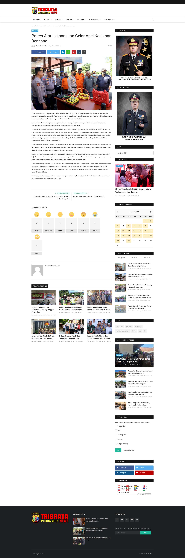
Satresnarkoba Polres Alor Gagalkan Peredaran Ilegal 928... (140, 275)
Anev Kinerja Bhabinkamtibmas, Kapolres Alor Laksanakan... (139, 404)
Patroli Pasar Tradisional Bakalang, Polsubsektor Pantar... (140, 286)
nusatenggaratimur (122, 331)
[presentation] (146, 167)
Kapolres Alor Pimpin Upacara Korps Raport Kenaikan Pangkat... (140, 383)
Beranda (36, 20)
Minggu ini (121, 258)
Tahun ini (147, 258)
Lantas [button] (69, 20)
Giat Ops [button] (81, 20)
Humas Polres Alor (41, 46)
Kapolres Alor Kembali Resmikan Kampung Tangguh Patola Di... (42, 309)
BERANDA (40, 26)
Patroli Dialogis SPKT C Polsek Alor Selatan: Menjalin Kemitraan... (97, 529)
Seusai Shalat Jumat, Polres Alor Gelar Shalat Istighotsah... (139, 265)
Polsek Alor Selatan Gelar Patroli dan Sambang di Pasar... (99, 308)
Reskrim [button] (47, 20)
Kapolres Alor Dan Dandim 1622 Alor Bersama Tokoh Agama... (140, 393)
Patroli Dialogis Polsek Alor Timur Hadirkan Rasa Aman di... (139, 307)
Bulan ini (134, 258)
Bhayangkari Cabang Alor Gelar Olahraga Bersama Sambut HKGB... (140, 297)
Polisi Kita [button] (108, 20)
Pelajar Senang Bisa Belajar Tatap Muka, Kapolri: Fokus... (70, 337)
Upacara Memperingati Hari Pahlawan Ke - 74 (98, 539)
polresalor (138, 326)
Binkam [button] (58, 20)
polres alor (119, 326)
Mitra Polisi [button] (94, 20)
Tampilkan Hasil (128, 450)
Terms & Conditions (145, 553)
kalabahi (129, 326)
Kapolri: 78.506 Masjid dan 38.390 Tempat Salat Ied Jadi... (99, 337)
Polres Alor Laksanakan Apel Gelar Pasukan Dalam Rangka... (71, 308)
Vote (118, 450)
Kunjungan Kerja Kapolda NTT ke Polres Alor (89, 197)
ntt (140, 331)
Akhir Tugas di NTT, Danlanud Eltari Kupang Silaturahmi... (97, 520)
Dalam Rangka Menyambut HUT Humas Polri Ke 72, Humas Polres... (134, 190)
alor (145, 331)
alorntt (134, 331)
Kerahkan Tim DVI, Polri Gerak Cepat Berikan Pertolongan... (43, 337)
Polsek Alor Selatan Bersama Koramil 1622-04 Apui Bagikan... (140, 372)
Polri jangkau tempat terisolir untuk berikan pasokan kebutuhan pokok (51, 198)
